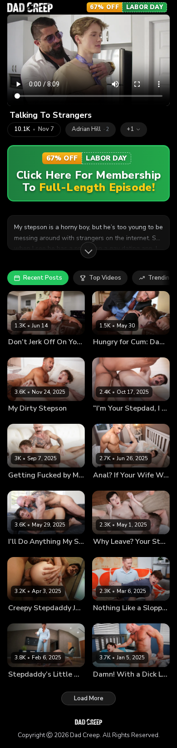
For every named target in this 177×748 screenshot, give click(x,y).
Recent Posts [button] (42, 278)
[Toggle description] (88, 250)
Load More (88, 698)
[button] (133, 129)
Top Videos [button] (105, 278)
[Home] (30, 7)
